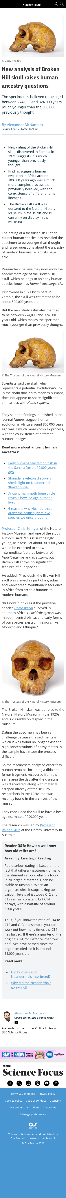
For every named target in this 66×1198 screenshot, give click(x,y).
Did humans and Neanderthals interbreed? (30, 974)
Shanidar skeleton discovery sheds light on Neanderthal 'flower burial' (30, 482)
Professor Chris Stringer (20, 528)
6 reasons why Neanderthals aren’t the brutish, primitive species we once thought (30, 513)
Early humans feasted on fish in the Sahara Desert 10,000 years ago (32, 467)
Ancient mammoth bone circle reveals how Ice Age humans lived (31, 497)
